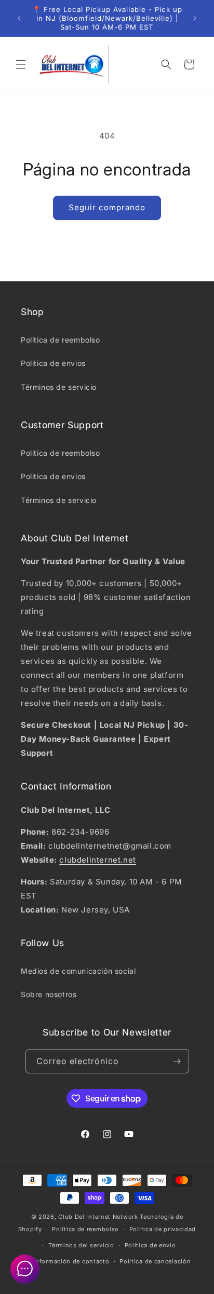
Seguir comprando (107, 207)
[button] (20, 64)
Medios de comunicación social (78, 970)
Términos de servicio (59, 387)
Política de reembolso (85, 1229)
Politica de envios (53, 363)
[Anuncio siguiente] (194, 18)
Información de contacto (71, 1261)
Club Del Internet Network (98, 1216)
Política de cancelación (155, 1261)
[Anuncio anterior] (19, 18)
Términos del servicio (81, 1245)
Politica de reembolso (60, 339)
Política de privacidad (162, 1229)
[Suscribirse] (177, 1061)
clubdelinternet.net (97, 860)
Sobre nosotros (48, 994)
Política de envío (150, 1245)
